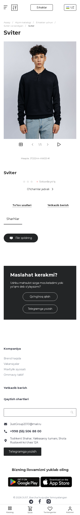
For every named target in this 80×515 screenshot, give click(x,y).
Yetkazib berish (58, 205)
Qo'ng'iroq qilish (40, 296)
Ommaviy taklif (13, 374)
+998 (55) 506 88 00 (25, 431)
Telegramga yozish (40, 308)
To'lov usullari (21, 205)
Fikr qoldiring (23, 238)
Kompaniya (12, 348)
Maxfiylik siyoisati (15, 369)
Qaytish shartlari (16, 399)
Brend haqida (12, 358)
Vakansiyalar (11, 364)
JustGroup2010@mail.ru (25, 424)
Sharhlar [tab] (13, 219)
